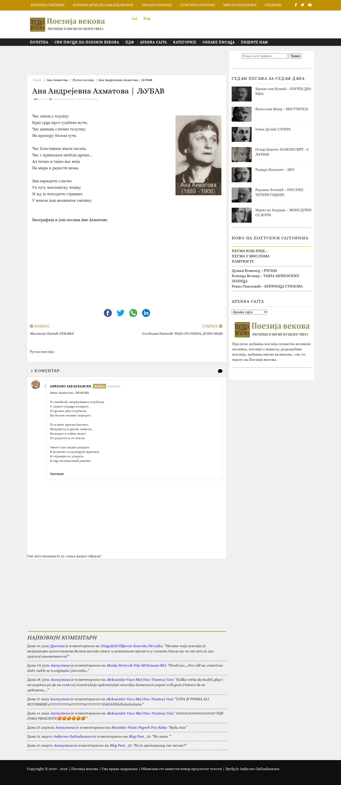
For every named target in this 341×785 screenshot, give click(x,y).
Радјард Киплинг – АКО (274, 170)
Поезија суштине (48, 5)
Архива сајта (153, 42)
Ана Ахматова (57, 80)
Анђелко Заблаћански (70, 386)
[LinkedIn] (146, 312)
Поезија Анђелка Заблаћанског (103, 5)
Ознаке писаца (218, 42)
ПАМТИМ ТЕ (243, 261)
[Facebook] (108, 312)
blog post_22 (139, 736)
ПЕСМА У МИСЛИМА (251, 256)
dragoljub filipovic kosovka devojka (131, 646)
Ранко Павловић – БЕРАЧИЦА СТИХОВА (267, 286)
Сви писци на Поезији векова (86, 42)
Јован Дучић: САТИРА (273, 129)
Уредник (273, 5)
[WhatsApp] (133, 312)
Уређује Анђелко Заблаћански (252, 769)
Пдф (129, 42)
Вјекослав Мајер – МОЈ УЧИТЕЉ (281, 109)
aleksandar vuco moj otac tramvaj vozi (139, 679)
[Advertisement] (118, 62)
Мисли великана (240, 5)
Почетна (39, 42)
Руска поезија (83, 80)
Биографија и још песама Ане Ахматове (69, 219)
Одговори (57, 474)
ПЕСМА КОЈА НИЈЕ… (249, 251)
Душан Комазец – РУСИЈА (254, 270)
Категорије (184, 42)
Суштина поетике (197, 5)
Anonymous (60, 665)
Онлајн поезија (157, 5)
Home (37, 80)
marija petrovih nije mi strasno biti (136, 665)
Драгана (57, 646)
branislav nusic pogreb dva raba (138, 727)
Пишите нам (254, 42)
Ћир (147, 18)
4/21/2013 (114, 386)
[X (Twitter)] (121, 312)
